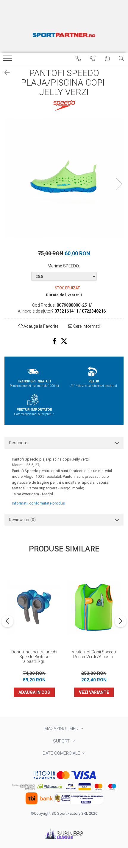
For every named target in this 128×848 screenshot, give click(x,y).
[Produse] (8, 60)
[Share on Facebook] (54, 341)
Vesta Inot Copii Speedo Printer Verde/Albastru (94, 654)
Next (119, 184)
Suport (62, 741)
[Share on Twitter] (64, 341)
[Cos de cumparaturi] (107, 58)
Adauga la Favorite (40, 326)
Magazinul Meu (61, 728)
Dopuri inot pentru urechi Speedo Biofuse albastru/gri (34, 657)
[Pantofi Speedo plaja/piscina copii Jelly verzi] (64, 177)
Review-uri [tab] (22, 519)
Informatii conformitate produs (38, 503)
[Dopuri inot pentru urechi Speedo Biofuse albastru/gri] (34, 607)
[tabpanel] (64, 177)
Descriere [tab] (18, 442)
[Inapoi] (4, 72)
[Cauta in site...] (121, 58)
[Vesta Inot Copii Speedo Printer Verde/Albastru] (94, 607)
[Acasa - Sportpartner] (64, 34)
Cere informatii (86, 326)
